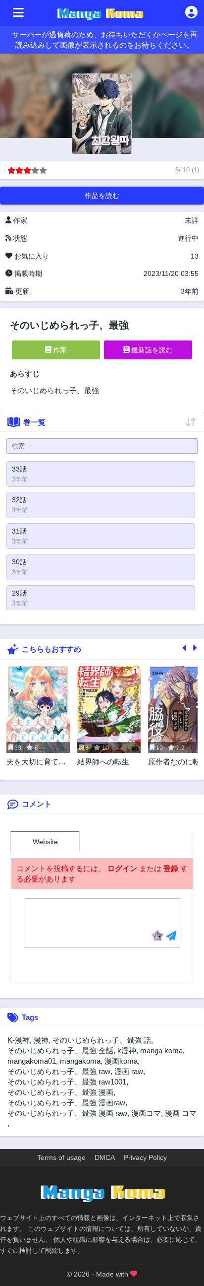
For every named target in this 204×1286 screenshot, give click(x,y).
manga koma (161, 1050)
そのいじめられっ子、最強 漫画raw (66, 1102)
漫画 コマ (181, 1113)
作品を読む (102, 196)
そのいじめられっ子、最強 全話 (60, 1050)
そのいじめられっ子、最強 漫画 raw (67, 1113)
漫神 (41, 1040)
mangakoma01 (31, 1061)
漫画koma (121, 1061)
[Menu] (18, 13)
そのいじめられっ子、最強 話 (101, 1040)
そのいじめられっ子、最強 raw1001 (66, 1082)
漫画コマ (146, 1113)
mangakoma (80, 1061)
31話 (19, 531)
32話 (19, 500)
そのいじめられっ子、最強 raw (58, 1071)
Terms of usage (61, 1157)
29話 (19, 593)
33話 (19, 469)
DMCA (105, 1157)
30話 (19, 562)
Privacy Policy (145, 1157)
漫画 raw (128, 1071)
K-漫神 (18, 1040)
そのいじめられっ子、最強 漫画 (60, 1092)
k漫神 (126, 1050)
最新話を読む (151, 350)
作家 (59, 350)
